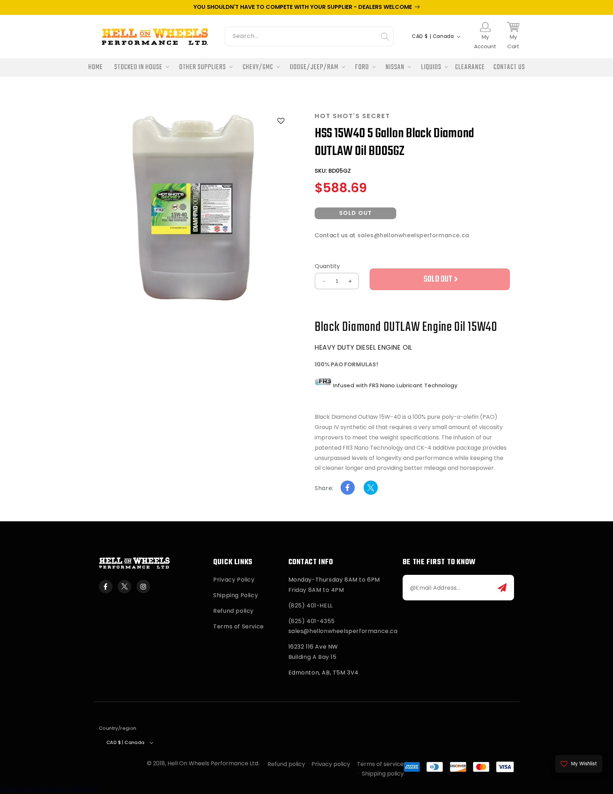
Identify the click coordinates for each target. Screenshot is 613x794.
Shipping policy (383, 774)
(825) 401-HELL (310, 605)
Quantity (327, 266)
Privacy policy (330, 764)
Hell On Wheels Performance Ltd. (213, 763)
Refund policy (233, 611)
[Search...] (385, 36)
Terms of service (380, 764)
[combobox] (309, 35)
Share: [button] (324, 488)
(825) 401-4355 (311, 621)
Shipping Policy (235, 595)
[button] (139, 67)
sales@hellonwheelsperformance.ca (413, 235)
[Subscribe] (502, 587)
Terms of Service (238, 626)
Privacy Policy (233, 580)
